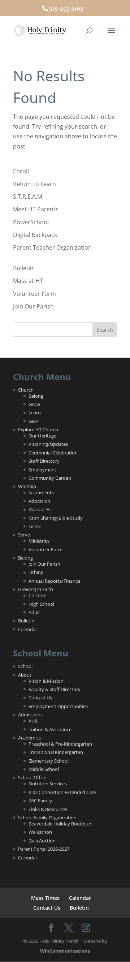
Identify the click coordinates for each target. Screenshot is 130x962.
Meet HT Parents (35, 209)
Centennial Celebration (53, 452)
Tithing (36, 572)
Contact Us (40, 697)
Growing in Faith (35, 589)
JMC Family (40, 800)
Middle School (44, 769)
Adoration (39, 501)
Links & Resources (48, 809)
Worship (27, 486)
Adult (34, 612)
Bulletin (23, 268)
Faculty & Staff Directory (55, 689)
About (24, 675)
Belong (36, 396)
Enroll (21, 171)
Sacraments (41, 492)
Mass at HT (28, 281)
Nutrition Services (48, 783)
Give (33, 421)
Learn (35, 412)
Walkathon (40, 832)
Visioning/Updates (48, 444)
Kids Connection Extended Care (62, 792)
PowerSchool (31, 222)
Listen (35, 526)
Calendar (27, 629)
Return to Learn (34, 184)
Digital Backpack (35, 235)
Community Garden (50, 478)
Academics (29, 737)
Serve (24, 534)
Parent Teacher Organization (52, 247)
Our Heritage (42, 435)
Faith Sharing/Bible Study (56, 518)
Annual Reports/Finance (54, 581)
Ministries (39, 541)
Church (26, 390)
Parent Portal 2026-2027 (43, 849)
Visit (33, 720)
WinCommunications (65, 951)
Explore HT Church (38, 429)
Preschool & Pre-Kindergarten (60, 744)
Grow (34, 404)
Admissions (30, 714)
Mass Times (45, 897)
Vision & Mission (46, 681)
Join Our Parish (33, 306)
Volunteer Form (34, 294)
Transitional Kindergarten (56, 752)
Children (38, 595)
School (25, 666)
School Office (32, 777)
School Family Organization (47, 817)
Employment (42, 469)
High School (41, 604)
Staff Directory (44, 461)
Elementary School (49, 761)
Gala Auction (42, 840)
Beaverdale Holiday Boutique (60, 823)
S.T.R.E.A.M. (28, 196)
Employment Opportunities (58, 706)
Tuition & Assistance (50, 729)
